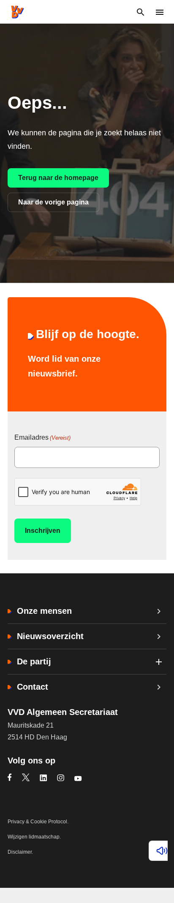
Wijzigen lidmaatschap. (34, 837)
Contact (32, 686)
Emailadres (42, 437)
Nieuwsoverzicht (50, 636)
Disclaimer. (20, 852)
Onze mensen (44, 610)
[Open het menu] (159, 12)
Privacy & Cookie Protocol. (38, 822)
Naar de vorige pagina (53, 202)
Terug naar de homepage (58, 177)
